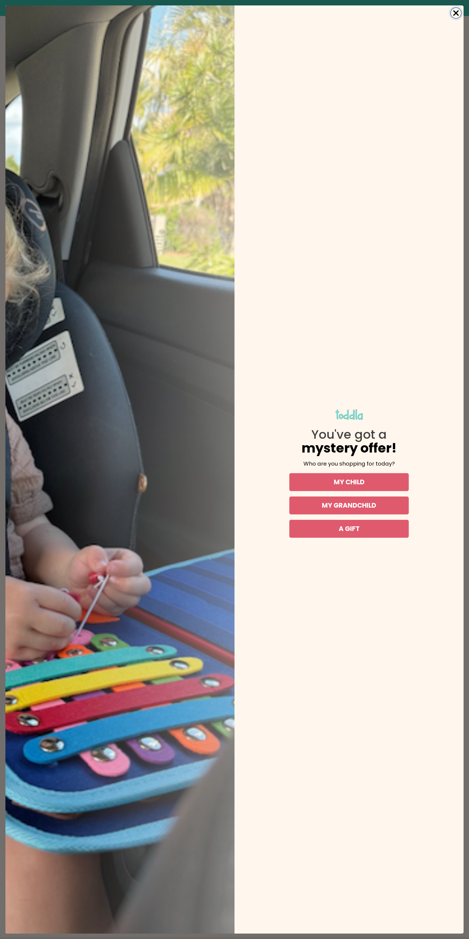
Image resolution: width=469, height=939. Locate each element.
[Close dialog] (456, 13)
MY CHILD (349, 482)
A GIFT (349, 528)
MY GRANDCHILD (349, 505)
